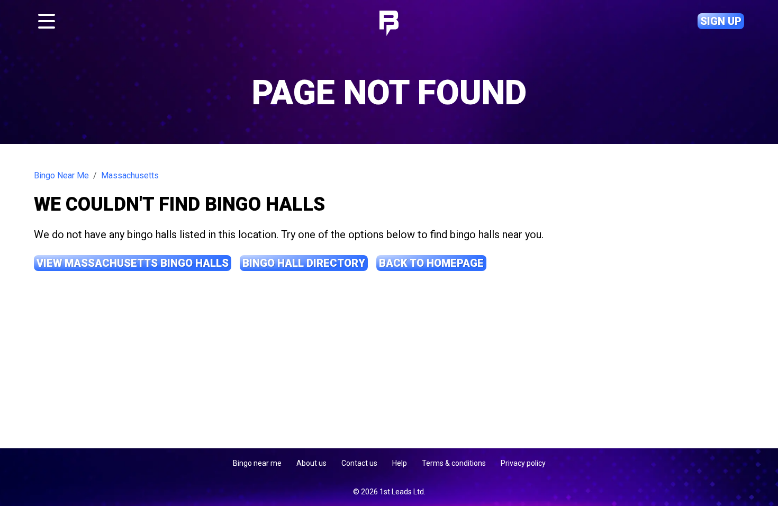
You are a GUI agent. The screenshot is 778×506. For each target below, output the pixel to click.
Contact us (359, 463)
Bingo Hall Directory (303, 263)
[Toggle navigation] (46, 21)
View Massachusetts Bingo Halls (133, 263)
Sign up (720, 21)
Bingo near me (257, 463)
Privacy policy (523, 463)
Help (399, 463)
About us (311, 463)
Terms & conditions (454, 463)
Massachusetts (130, 175)
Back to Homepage (431, 263)
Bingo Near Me (61, 175)
